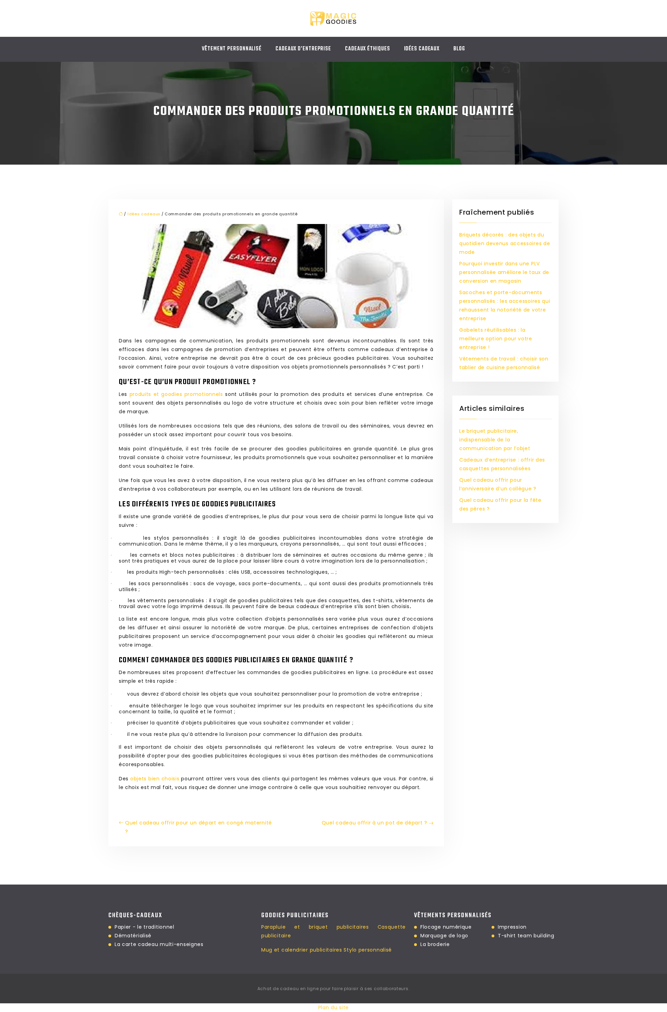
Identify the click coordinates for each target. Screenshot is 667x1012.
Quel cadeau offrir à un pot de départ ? (374, 822)
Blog (459, 48)
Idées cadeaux (422, 48)
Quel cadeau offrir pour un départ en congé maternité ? (198, 827)
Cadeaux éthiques (367, 48)
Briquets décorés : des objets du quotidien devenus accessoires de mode (504, 243)
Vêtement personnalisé (232, 48)
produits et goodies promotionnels (176, 394)
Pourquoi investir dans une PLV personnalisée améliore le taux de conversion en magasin (504, 272)
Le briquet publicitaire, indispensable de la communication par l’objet (494, 440)
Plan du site (333, 1007)
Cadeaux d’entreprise (303, 48)
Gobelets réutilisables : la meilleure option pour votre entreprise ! (495, 338)
